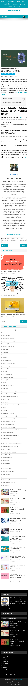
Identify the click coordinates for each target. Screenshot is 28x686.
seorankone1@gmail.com (12, 608)
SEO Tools (8, 1)
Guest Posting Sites (7, 385)
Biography (5, 335)
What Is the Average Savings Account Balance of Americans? (18, 520)
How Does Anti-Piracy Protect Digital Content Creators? (5, 245)
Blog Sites (10, 6)
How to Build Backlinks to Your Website (10, 271)
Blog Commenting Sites (8, 338)
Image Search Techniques (9, 391)
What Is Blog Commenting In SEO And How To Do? (13, 314)
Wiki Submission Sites (8, 482)
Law (4, 407)
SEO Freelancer (17, 6)
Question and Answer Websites (10, 435)
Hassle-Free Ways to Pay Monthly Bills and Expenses (17, 556)
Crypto (4, 357)
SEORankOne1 (14, 10)
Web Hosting (6, 479)
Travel (4, 466)
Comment (24, 1)
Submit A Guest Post (7, 681)
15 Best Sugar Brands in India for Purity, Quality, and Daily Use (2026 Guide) (24, 245)
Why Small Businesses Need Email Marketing (17, 547)
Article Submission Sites (8, 330)
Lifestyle (5, 410)
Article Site (22, 4)
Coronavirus (5, 355)
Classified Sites (15, 4)
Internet (4, 399)
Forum (11, 3)
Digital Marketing (7, 360)
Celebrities (5, 352)
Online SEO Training (19, 682)
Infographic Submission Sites (10, 396)
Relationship (6, 441)
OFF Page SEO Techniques (9, 416)
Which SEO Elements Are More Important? (11, 293)
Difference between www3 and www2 (15, 238)
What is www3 (22, 240)
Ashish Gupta (14, 76)
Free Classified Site (7, 377)
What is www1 (5, 240)
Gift (3, 382)
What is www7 (5, 242)
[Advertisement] (14, 35)
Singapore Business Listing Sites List (17, 565)
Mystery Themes (18, 679)
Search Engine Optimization (8, 73)
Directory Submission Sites (9, 363)
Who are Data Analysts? (16, 529)
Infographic (18, 1)
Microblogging (6, 3)
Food (4, 371)
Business (5, 343)
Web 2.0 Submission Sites (9, 477)
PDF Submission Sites (8, 421)
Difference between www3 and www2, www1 (12, 102)
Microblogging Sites (7, 413)
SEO (3, 1)
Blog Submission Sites (8, 341)
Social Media (6, 454)
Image (12, 1)
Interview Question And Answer (10, 405)
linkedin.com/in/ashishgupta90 (14, 234)
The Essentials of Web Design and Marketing (18, 490)
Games (4, 380)
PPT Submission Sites (8, 427)
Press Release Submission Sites (10, 429)
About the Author (6, 103)
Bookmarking (22, 3)
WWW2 (21, 117)
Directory (16, 3)
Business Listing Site (7, 346)
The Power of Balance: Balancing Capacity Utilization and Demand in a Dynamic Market (18, 576)
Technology (5, 460)
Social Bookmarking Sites (9, 452)
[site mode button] (23, 17)
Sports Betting (6, 457)
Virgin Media (6, 474)
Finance (4, 368)
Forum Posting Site (7, 374)
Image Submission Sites (8, 393)
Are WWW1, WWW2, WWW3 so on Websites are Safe (13, 100)
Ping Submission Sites (8, 424)
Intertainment (6, 402)
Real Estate (5, 438)
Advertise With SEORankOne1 (19, 681)
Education (5, 366)
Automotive (5, 332)
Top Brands (5, 463)
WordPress (5, 485)
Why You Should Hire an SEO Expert (17, 499)
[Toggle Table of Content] (22, 99)
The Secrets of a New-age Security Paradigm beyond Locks (17, 509)
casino (4, 349)
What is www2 (14, 240)
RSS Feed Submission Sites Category (11, 443)
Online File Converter (7, 418)
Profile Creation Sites (8, 432)
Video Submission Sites (8, 471)
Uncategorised (6, 468)
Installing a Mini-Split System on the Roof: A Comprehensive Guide (18, 538)
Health (4, 388)
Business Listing (7, 4)
